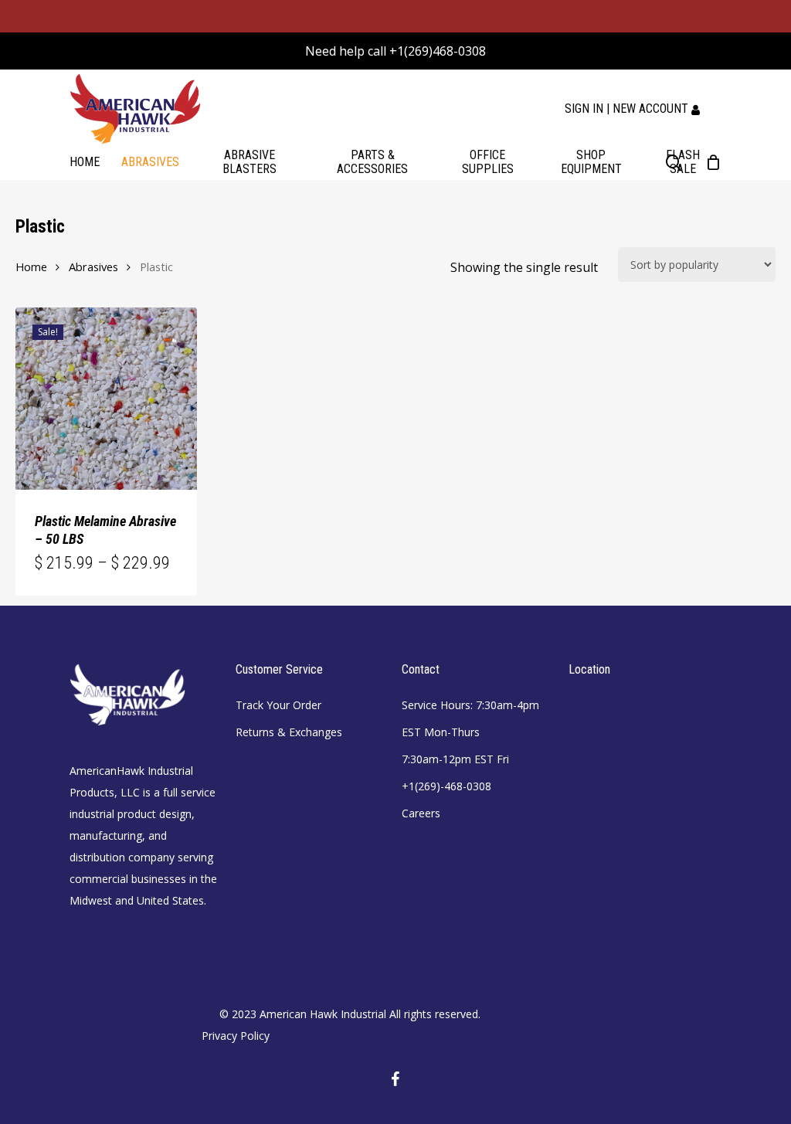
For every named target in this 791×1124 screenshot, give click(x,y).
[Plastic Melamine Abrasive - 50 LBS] (106, 398)
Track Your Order (278, 705)
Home (31, 266)
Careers (421, 813)
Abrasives (93, 266)
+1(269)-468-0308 (446, 786)
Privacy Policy (236, 1035)
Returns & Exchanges (289, 732)
